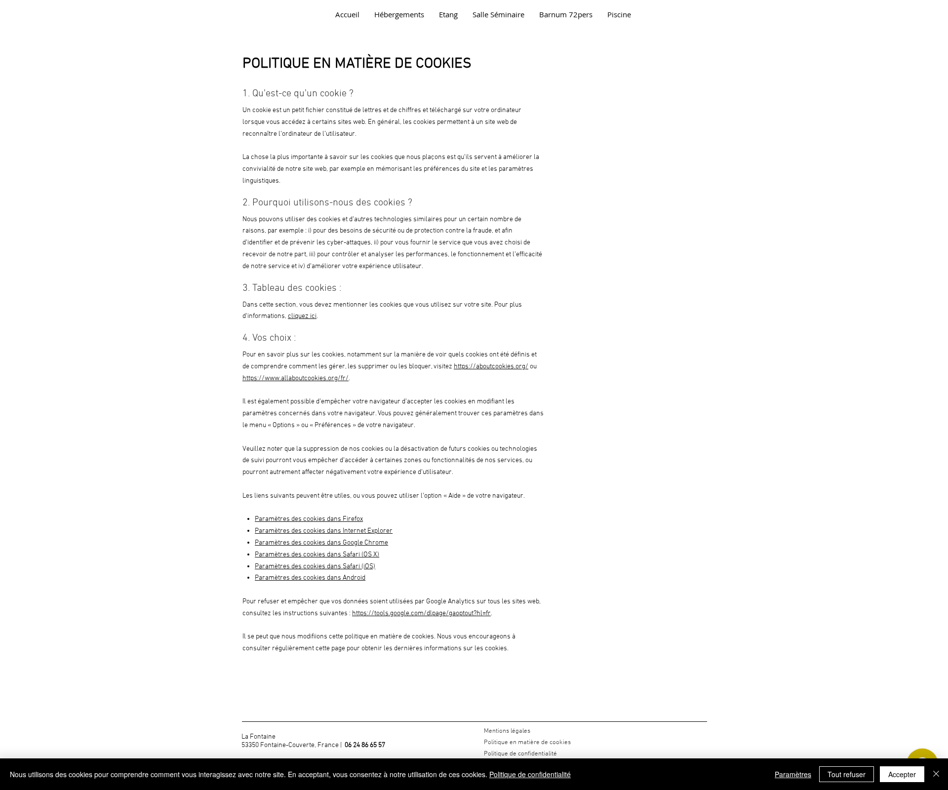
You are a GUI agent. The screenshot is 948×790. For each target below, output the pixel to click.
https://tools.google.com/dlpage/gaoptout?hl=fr (421, 613)
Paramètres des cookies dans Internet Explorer (324, 531)
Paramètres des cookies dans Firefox (309, 519)
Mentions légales (507, 731)
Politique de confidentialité (520, 754)
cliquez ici (302, 316)
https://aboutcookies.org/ (491, 366)
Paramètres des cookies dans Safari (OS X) (317, 555)
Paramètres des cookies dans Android (310, 578)
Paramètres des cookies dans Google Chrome (321, 543)
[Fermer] (936, 774)
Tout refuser (847, 774)
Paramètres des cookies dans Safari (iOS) (315, 566)
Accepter (902, 774)
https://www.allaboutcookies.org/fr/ (295, 378)
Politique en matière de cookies (528, 743)
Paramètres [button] (793, 774)
